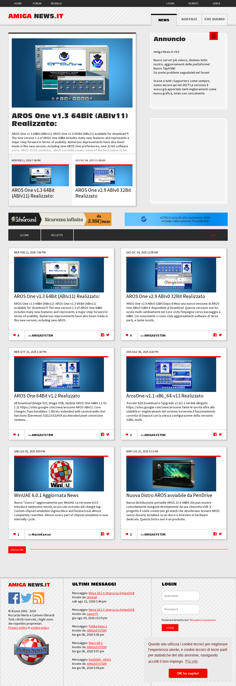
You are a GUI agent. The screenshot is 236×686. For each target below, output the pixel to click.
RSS (213, 235)
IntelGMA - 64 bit (100, 659)
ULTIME (24, 235)
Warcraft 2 (96, 643)
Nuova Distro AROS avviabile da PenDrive (169, 495)
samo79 (92, 614)
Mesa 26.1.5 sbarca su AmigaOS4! (111, 593)
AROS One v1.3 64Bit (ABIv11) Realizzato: (57, 296)
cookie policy (40, 628)
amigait (92, 597)
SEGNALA (56, 3)
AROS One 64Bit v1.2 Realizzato (47, 395)
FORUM (37, 3)
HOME (18, 3)
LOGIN (170, 3)
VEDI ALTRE (17, 549)
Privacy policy (17, 628)
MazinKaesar (41, 534)
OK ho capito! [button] (188, 673)
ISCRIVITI (193, 3)
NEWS (163, 20)
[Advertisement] (189, 161)
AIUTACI (189, 19)
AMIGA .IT (35, 16)
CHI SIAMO (214, 19)
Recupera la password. (203, 620)
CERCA (216, 3)
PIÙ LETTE (57, 235)
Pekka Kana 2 (98, 626)
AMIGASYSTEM (42, 335)
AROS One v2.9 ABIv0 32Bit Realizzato (165, 296)
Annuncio (170, 39)
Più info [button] (191, 661)
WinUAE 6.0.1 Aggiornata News (46, 495)
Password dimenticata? (189, 620)
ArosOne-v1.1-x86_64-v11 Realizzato (165, 395)
